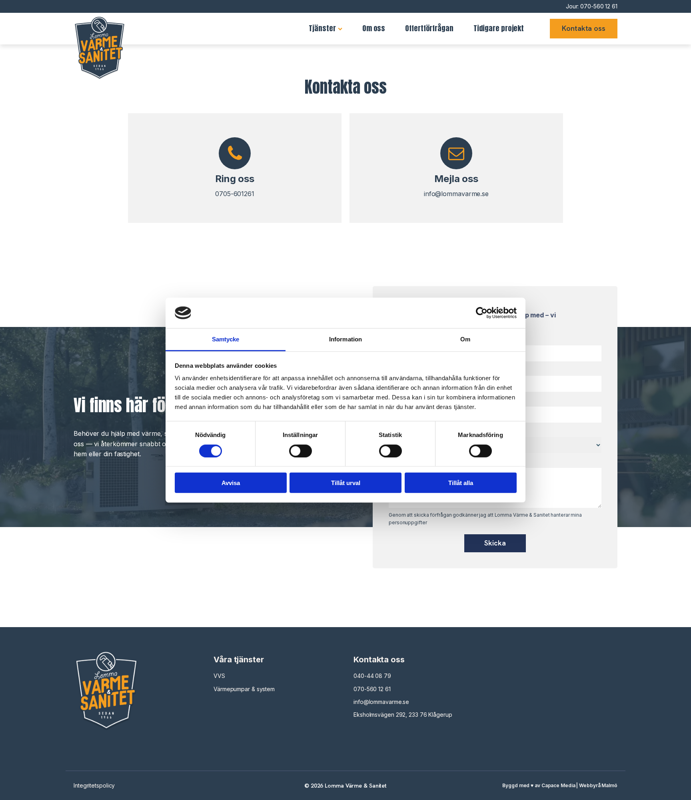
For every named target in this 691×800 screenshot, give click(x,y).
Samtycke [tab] (226, 339)
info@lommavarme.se (456, 194)
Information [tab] (345, 339)
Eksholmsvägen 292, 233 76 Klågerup (402, 714)
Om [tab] (465, 339)
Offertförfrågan (429, 28)
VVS (219, 675)
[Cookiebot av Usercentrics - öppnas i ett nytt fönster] (482, 313)
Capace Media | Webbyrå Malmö (579, 785)
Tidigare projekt (498, 28)
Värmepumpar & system (244, 689)
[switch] (300, 450)
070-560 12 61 (598, 6)
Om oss (373, 28)
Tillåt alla (460, 482)
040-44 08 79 (372, 675)
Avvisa (231, 482)
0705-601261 (234, 194)
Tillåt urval (345, 482)
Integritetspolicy (94, 785)
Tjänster (322, 28)
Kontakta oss (583, 28)
